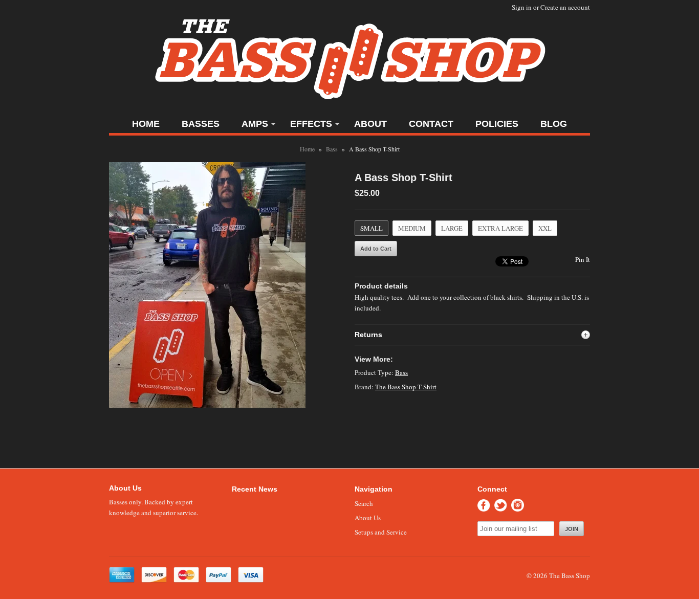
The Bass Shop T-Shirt (405, 386)
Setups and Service (381, 532)
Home (146, 124)
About (370, 124)
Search (364, 503)
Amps (255, 124)
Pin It (582, 259)
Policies (496, 124)
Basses (201, 124)
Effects (311, 124)
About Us (368, 517)
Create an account (565, 7)
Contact (431, 124)
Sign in (522, 7)
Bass (332, 149)
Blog (553, 124)
